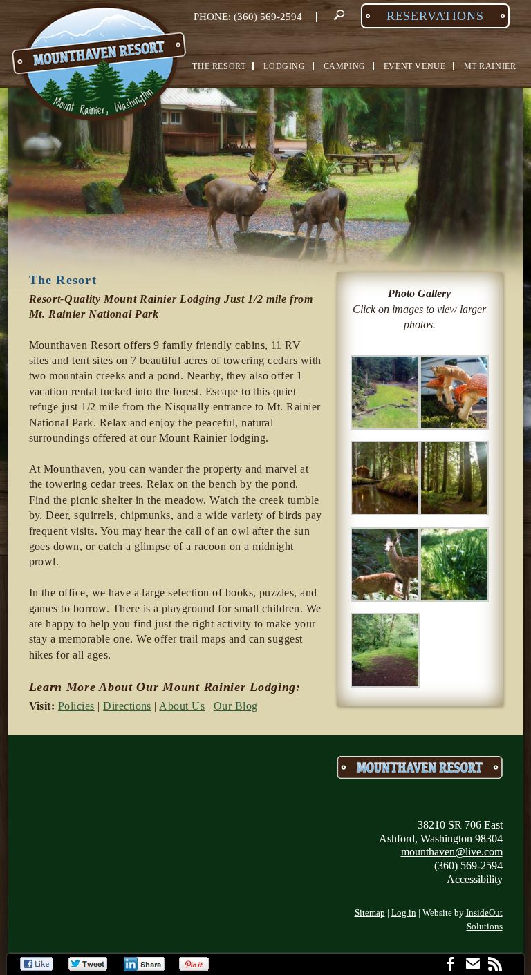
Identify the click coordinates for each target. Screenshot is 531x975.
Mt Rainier (490, 66)
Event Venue (415, 66)
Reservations (435, 16)
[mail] (473, 965)
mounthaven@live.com (452, 852)
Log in (403, 913)
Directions (127, 706)
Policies (76, 706)
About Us (182, 706)
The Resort (218, 66)
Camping (345, 66)
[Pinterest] (195, 964)
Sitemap (370, 913)
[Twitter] (88, 964)
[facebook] (451, 965)
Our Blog (236, 706)
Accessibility (475, 879)
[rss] (495, 965)
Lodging (284, 66)
